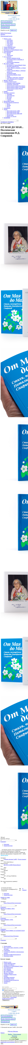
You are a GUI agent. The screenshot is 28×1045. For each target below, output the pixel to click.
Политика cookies (8, 956)
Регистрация (7, 33)
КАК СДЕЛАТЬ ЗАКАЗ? (8, 24)
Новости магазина (9, 990)
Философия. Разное (9, 978)
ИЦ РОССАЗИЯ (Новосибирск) (12, 865)
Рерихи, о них (7, 962)
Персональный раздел (6, 36)
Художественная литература (11, 980)
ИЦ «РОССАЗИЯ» (9, 971)
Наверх (3, 1032)
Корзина (3, 34)
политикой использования (8, 1042)
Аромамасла (7, 981)
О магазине (7, 950)
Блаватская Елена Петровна (11, 936)
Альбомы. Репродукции (10, 974)
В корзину (3, 907)
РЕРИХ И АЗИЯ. (5, 897)
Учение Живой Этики (9, 963)
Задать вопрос (7, 946)
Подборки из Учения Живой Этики (13, 966)
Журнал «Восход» (8, 973)
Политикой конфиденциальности (9, 998)
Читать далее (4, 855)
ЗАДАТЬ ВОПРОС (6, 22)
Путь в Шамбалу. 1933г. (7, 919)
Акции (5, 983)
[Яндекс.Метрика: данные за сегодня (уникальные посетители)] (13, 1031)
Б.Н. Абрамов (7, 969)
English (5, 976)
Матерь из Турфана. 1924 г (8, 908)
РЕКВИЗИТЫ (5, 27)
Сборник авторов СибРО (10, 859)
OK (2, 1043)
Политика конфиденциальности (12, 954)
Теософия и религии (9, 977)
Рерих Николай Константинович (12, 903)
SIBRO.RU (13, 30)
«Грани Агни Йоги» (9, 964)
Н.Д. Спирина (7, 970)
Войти (2, 33)
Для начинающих (8, 967)
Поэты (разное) (22, 859)
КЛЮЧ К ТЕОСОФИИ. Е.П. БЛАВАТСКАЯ (13, 930)
